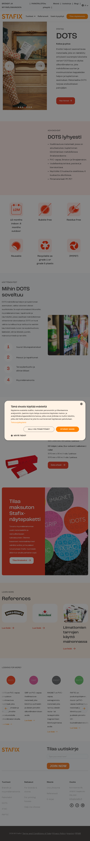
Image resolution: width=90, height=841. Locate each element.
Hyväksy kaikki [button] (67, 429)
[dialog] (44, 420)
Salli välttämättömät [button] (39, 429)
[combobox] (81, 404)
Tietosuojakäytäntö (18, 422)
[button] (18, 435)
